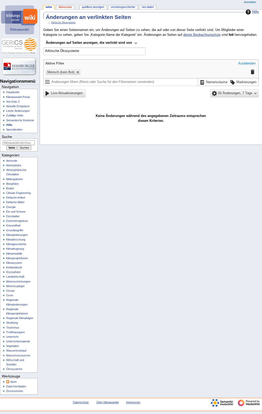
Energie (11, 207)
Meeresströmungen (18, 281)
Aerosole (11, 160)
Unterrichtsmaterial (18, 341)
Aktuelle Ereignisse (18, 106)
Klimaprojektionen (17, 258)
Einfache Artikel (15, 197)
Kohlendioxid (14, 267)
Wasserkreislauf (16, 350)
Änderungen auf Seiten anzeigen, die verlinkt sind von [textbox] (89, 43)
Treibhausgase (15, 332)
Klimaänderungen (17, 234)
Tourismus (12, 327)
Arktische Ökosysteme (63, 22)
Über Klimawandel (107, 402)
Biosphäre (12, 183)
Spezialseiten (14, 129)
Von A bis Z (13, 101)
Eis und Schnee (16, 211)
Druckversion (14, 391)
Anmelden (250, 2)
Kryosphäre (13, 272)
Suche (7, 137)
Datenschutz (81, 402)
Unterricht (12, 336)
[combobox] (91, 43)
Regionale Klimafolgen (19, 318)
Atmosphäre (13, 165)
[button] (247, 64)
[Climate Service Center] (20, 46)
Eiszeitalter (13, 216)
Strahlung (12, 322)
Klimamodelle (14, 253)
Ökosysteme (14, 369)
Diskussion (65, 6)
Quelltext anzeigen (93, 6)
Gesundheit (13, 225)
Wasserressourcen (18, 355)
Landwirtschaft (15, 276)
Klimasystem (14, 262)
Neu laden (148, 6)
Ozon (9, 295)
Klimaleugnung (15, 248)
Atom (13, 381)
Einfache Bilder (15, 202)
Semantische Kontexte (20, 120)
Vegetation (12, 345)
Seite (49, 6)
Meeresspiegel (15, 286)
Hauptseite (12, 92)
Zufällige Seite (14, 115)
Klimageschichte (16, 244)
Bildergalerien (14, 179)
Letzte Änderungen (18, 110)
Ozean (10, 290)
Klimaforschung (15, 239)
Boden (10, 188)
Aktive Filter (54, 63)
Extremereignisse (17, 220)
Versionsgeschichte (123, 6)
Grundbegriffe (14, 230)
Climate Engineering (18, 192)
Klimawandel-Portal (18, 97)
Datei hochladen (16, 386)
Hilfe (255, 12)
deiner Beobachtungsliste (202, 35)
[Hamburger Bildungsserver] (20, 66)
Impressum (133, 402)
